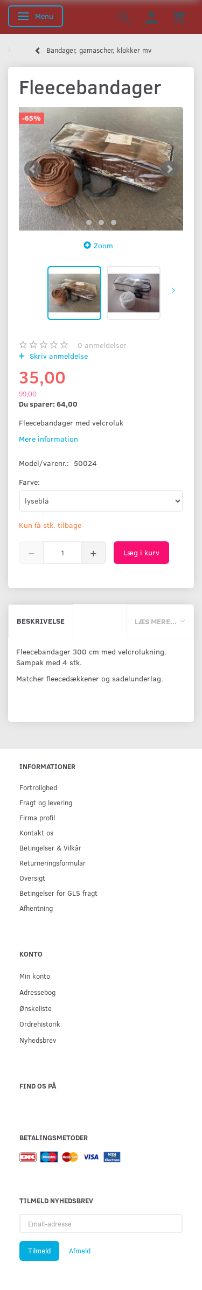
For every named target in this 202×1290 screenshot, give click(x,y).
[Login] (151, 17)
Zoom (103, 245)
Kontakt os (36, 832)
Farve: (29, 482)
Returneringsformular (52, 862)
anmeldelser (102, 345)
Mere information (48, 439)
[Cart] (179, 17)
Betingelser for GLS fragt (58, 892)
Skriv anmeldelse (57, 356)
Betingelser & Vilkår (50, 847)
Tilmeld (39, 1251)
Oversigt (32, 877)
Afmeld (79, 1251)
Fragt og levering (45, 802)
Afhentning (36, 907)
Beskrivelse (41, 621)
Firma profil (37, 817)
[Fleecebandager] (101, 169)
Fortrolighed (38, 787)
